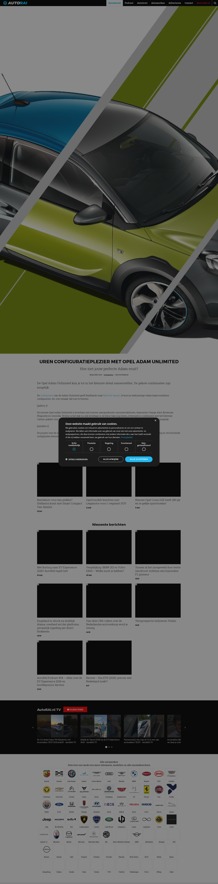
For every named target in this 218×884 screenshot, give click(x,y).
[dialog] (109, 441)
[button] (76, 459)
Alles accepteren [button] (139, 459)
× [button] (155, 420)
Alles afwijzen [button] (110, 459)
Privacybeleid (126, 437)
